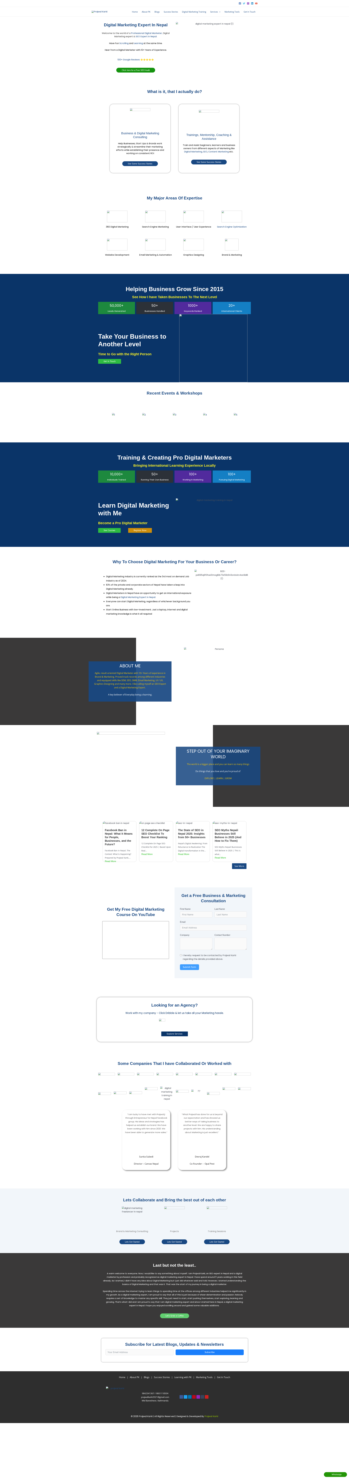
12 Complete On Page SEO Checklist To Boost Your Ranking (155, 834)
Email (183, 922)
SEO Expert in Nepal (146, 36)
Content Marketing (218, 151)
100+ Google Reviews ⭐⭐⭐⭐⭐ (136, 59)
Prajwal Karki (211, 1416)
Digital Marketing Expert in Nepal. (138, 597)
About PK (146, 11)
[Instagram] (248, 3)
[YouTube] (256, 3)
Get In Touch (249, 11)
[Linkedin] (252, 3)
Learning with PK (183, 1377)
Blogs (157, 11)
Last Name (219, 909)
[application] (219, 11)
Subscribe (210, 1352)
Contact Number (222, 935)
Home (135, 11)
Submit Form (189, 967)
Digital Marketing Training (194, 11)
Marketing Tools (232, 11)
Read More (110, 861)
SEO (205, 151)
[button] (101, 415)
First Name (185, 909)
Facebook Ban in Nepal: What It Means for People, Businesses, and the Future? (119, 837)
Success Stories (171, 11)
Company (184, 935)
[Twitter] (244, 3)
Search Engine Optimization (232, 226)
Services (214, 11)
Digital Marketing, (193, 151)
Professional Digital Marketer (146, 33)
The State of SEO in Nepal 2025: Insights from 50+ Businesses (191, 834)
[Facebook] (240, 3)
